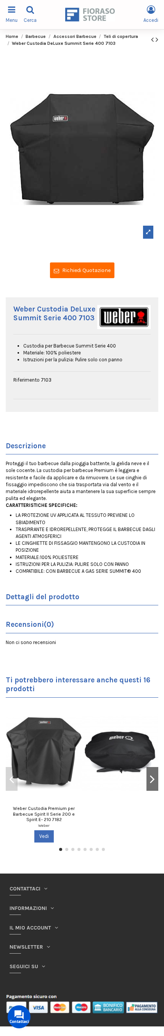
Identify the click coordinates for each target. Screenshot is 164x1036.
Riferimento (26, 380)
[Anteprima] (76, 714)
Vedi (44, 836)
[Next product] (157, 39)
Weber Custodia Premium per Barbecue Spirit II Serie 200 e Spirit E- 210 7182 (44, 814)
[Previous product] (153, 39)
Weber (44, 825)
